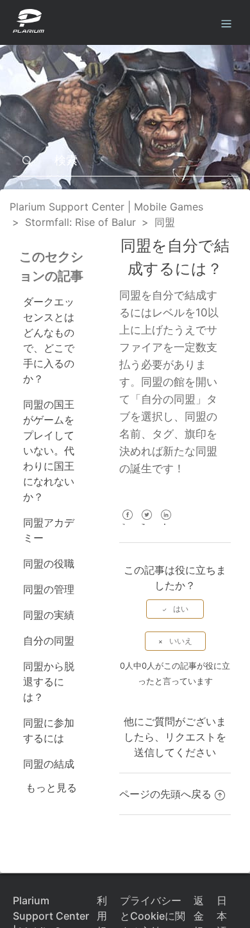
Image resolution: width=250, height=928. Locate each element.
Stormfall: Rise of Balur (80, 222)
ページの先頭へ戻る (165, 793)
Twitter (146, 523)
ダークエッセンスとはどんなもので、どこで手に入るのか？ (48, 340)
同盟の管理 (48, 589)
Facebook (127, 523)
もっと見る (51, 787)
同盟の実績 (48, 614)
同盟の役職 (48, 563)
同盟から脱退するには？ (48, 681)
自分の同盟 (48, 640)
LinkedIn (166, 523)
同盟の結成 (48, 763)
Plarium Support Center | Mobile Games (106, 206)
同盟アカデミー (48, 530)
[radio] (175, 609)
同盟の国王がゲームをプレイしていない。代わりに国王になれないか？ (48, 450)
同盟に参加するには (48, 730)
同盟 (164, 222)
